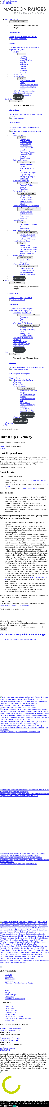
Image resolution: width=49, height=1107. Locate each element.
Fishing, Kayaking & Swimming (27, 178)
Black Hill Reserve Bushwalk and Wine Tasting (27, 411)
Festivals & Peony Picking (26, 203)
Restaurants (24, 317)
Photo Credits (9, 1020)
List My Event (10, 1008)
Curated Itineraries (19, 386)
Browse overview (19, 278)
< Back (2, 448)
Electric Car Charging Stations (28, 88)
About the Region (11, 19)
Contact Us (9, 1006)
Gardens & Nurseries (20, 191)
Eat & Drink (9, 280)
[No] (17, 1106)
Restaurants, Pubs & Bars (22, 313)
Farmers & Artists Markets (26, 155)
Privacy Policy (10, 1014)
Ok (14, 1106)
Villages (16, 52)
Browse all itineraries (27, 415)
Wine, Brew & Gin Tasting (22, 323)
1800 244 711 (7, 3)
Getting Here (9, 997)
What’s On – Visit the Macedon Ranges (19, 983)
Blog (6, 425)
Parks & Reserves (26, 164)
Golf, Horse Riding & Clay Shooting (28, 174)
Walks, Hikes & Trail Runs (27, 169)
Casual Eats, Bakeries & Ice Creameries (23, 339)
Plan (6, 352)
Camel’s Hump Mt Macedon (26, 149)
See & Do (8, 99)
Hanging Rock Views (37, 480)
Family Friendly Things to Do (28, 225)
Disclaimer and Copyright (14, 1016)
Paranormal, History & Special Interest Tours (28, 252)
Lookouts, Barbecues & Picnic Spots (26, 206)
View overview (18, 97)
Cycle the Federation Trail (27, 400)
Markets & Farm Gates (21, 181)
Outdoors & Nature (20, 160)
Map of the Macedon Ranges (27, 82)
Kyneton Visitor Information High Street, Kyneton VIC (10, 1039)
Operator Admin (10, 1012)
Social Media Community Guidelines (18, 1018)
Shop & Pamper (18, 255)
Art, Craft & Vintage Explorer (27, 396)
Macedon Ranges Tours (21, 241)
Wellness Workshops (27, 274)
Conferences (9, 981)
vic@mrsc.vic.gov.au (9, 1)
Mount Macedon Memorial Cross (26, 143)
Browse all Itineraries (20, 421)
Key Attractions (18, 135)
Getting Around (18, 76)
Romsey (23, 72)
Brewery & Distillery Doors (27, 331)
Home (2, 446)
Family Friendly (18, 220)
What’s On (9, 423)
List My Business (11, 1010)
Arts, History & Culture (21, 230)
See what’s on (5, 605)
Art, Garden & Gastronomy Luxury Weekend (27, 405)
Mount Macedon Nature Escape (28, 392)
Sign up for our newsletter (19, 605)
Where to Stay (10, 979)
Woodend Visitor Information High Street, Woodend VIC (10, 1029)
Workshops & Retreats (21, 264)
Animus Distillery (29, 488)
